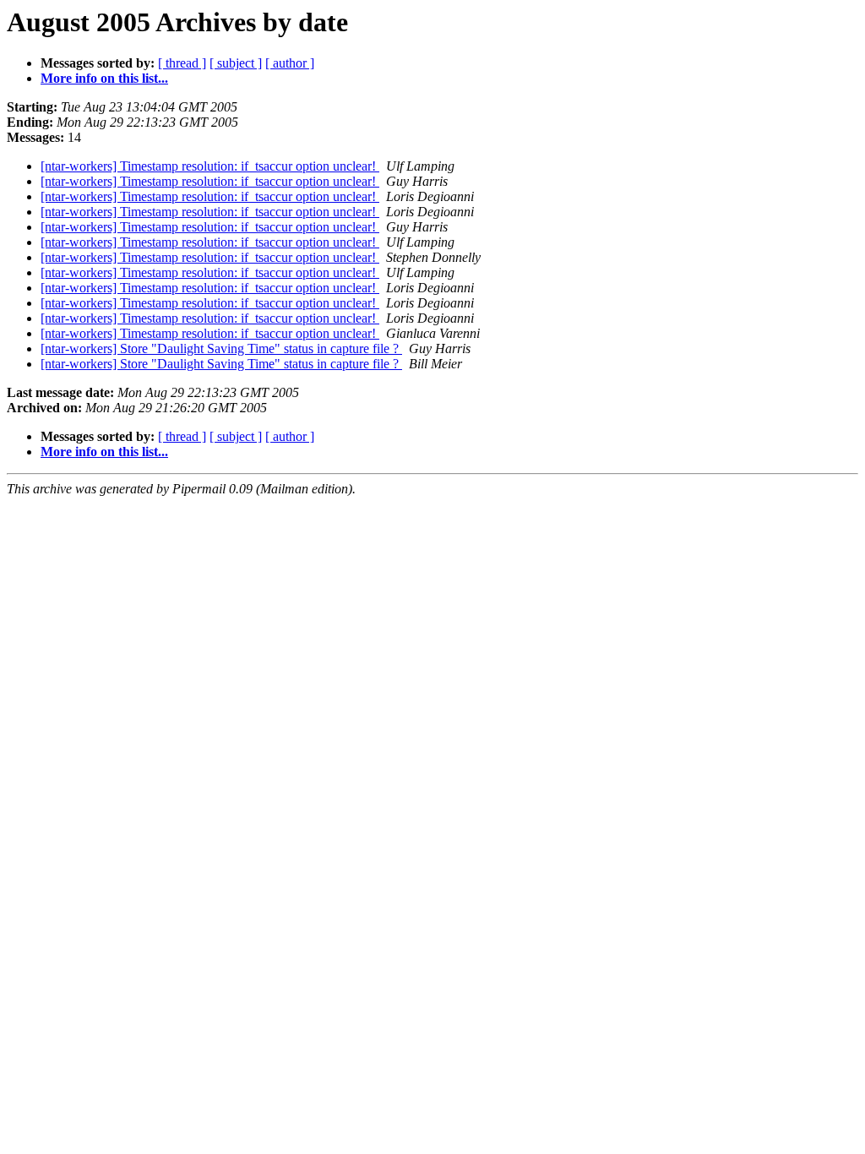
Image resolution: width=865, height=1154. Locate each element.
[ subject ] (235, 63)
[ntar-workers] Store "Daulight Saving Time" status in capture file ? (221, 348)
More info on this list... (104, 78)
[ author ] (289, 63)
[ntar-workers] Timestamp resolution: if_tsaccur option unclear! (210, 166)
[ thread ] (182, 63)
